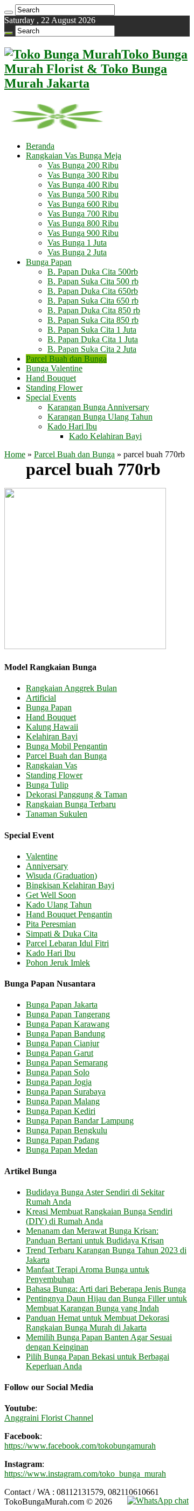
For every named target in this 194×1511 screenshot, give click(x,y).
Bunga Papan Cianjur (62, 1043)
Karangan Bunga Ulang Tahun (100, 416)
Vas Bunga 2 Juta (77, 252)
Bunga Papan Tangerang (68, 1014)
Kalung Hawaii (52, 726)
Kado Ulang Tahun (59, 904)
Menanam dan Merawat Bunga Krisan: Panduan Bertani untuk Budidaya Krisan (95, 1235)
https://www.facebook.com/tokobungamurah (80, 1445)
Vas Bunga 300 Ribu (83, 174)
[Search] (8, 12)
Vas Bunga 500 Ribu (83, 194)
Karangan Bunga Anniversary (98, 407)
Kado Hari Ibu (72, 426)
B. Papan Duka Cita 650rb (92, 291)
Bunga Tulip (47, 784)
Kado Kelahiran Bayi (105, 436)
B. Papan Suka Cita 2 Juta (91, 349)
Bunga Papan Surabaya (66, 1091)
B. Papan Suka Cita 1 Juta (91, 329)
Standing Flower (54, 387)
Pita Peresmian (51, 924)
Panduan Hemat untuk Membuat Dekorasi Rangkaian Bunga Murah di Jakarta (97, 1322)
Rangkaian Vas (51, 765)
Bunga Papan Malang (63, 1101)
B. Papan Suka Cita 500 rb (92, 281)
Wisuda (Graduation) (61, 875)
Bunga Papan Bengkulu (66, 1130)
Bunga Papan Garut (59, 1052)
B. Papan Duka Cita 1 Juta (92, 339)
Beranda (40, 145)
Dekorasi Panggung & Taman (76, 794)
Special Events (51, 397)
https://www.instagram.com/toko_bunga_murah (85, 1473)
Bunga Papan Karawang (67, 1023)
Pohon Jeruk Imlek (58, 962)
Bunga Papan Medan (62, 1149)
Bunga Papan (49, 262)
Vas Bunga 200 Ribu (83, 165)
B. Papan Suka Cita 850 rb (92, 320)
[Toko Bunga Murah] (56, 127)
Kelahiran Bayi (52, 736)
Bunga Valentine (54, 368)
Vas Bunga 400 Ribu (83, 184)
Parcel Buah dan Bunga (66, 358)
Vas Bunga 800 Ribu (83, 223)
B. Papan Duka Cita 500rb (92, 271)
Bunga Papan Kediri (60, 1111)
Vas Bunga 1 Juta (77, 242)
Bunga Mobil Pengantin (66, 746)
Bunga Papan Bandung (65, 1033)
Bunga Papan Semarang (67, 1062)
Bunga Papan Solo (57, 1072)
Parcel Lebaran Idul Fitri (67, 943)
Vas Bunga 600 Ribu (83, 203)
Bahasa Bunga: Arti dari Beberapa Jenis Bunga (106, 1288)
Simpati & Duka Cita (62, 933)
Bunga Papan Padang (62, 1140)
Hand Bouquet (51, 378)
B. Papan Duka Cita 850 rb (93, 310)
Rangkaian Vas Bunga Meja (73, 155)
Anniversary (47, 865)
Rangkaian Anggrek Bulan (71, 688)
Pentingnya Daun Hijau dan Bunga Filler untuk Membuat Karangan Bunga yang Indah (106, 1303)
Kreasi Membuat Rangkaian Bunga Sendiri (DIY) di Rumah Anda (99, 1216)
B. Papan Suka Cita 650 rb (92, 300)
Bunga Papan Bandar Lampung (80, 1120)
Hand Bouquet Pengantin (69, 914)
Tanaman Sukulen (56, 813)
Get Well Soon (51, 895)
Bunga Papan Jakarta (62, 1004)
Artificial (41, 697)
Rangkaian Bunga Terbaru (71, 804)
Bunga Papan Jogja (59, 1082)
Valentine (42, 856)
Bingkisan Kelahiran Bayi (70, 885)
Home (14, 454)
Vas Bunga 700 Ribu (83, 213)
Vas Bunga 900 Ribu (83, 233)
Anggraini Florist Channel (48, 1417)
